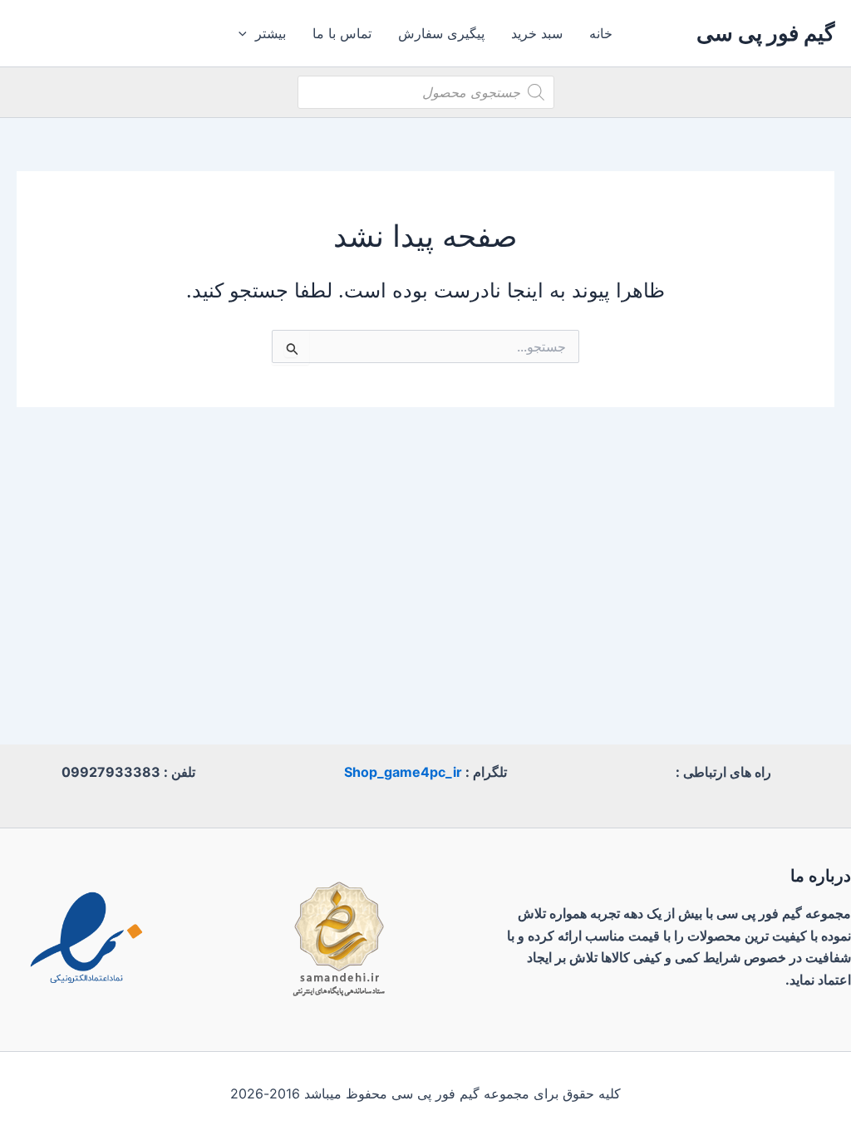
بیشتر (270, 33)
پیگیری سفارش (441, 33)
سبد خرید (537, 33)
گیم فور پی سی (765, 33)
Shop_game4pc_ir (403, 772)
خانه (600, 33)
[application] (247, 33)
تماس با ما (341, 33)
